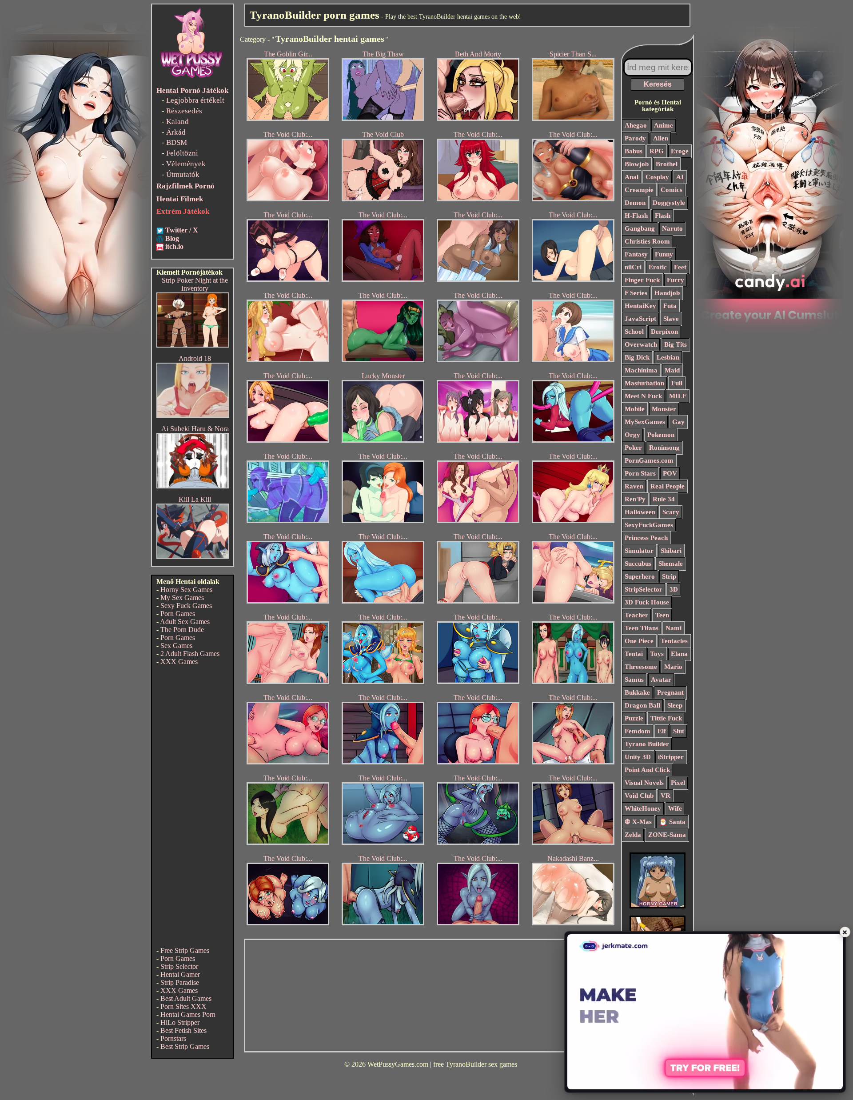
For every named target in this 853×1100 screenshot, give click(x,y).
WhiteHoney (643, 808)
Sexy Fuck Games (186, 605)
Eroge (680, 151)
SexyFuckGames (649, 524)
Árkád (176, 132)
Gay (678, 421)
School (634, 331)
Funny (664, 254)
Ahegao (636, 125)
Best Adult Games (185, 998)
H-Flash (636, 215)
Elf (662, 731)
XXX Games (179, 661)
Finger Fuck (642, 280)
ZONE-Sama (667, 834)
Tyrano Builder (647, 744)
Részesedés (184, 111)
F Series (636, 292)
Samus (634, 679)
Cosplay (657, 176)
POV (670, 473)
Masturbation (644, 383)
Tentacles (674, 640)
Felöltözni (182, 153)
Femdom (637, 731)
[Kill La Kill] (192, 556)
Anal (631, 176)
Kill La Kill (195, 499)
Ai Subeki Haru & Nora (195, 428)
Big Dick (637, 357)
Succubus (638, 563)
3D (674, 589)
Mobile (635, 408)
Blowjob (637, 164)
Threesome (641, 666)
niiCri (633, 267)
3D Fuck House (647, 602)
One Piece (639, 640)
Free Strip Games (184, 950)
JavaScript (640, 318)
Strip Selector (179, 966)
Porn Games (177, 613)
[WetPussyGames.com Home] (192, 79)
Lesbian (668, 357)
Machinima (641, 370)
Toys (657, 653)
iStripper (671, 756)
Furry (675, 280)
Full (676, 383)
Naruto (672, 228)
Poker (633, 447)
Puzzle (634, 718)
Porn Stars (640, 473)
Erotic (658, 267)
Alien (660, 138)
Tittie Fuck (666, 718)
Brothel (667, 164)
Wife (675, 808)
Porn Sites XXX (183, 1006)
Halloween (640, 512)
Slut (678, 731)
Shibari (671, 550)
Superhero (640, 576)
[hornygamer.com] (658, 906)
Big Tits (675, 344)
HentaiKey (640, 305)
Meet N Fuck (643, 396)
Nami (674, 628)
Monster (664, 408)
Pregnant (670, 692)
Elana (679, 653)
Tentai (634, 653)
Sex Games (176, 645)
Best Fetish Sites (183, 1030)
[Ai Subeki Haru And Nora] (192, 486)
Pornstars (173, 1038)
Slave (671, 318)
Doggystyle (669, 202)
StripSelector (643, 589)
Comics (671, 189)
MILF (677, 396)
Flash (662, 215)
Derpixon (664, 331)
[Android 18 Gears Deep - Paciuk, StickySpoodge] (192, 415)
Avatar (661, 679)
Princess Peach (646, 537)
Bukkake (637, 692)
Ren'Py (635, 499)
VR (665, 795)
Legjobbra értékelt (195, 100)
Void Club (639, 795)
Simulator (639, 550)
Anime (663, 125)
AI (680, 176)
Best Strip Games (184, 1046)
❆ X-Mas (638, 821)
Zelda (633, 834)
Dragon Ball (642, 705)
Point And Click (647, 769)
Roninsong (664, 447)
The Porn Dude (182, 629)
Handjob (667, 292)
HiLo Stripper (179, 1022)
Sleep (674, 705)
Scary (670, 512)
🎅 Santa (672, 821)
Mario (673, 666)
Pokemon (660, 434)
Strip (669, 576)
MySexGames (645, 421)
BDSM (176, 142)
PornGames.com (649, 460)
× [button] (845, 931)
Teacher (636, 615)
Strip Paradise (179, 982)
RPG (657, 151)
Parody (635, 138)
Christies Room (647, 241)
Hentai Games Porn (187, 1014)
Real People (667, 486)
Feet (680, 267)
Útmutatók (182, 174)
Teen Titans (641, 628)
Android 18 (195, 358)
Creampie (639, 189)
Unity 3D (638, 756)
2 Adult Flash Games (189, 653)
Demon (635, 202)
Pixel (678, 782)
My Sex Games (182, 597)
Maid (672, 370)
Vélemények (186, 164)
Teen (662, 615)
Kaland (177, 121)
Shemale (670, 563)
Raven (634, 486)
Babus (633, 151)
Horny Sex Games (186, 589)
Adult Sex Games (185, 621)
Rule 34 (664, 499)
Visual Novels (644, 782)
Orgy (632, 434)
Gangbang (640, 228)
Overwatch (641, 344)
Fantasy (636, 254)
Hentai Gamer (180, 974)
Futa (670, 305)
